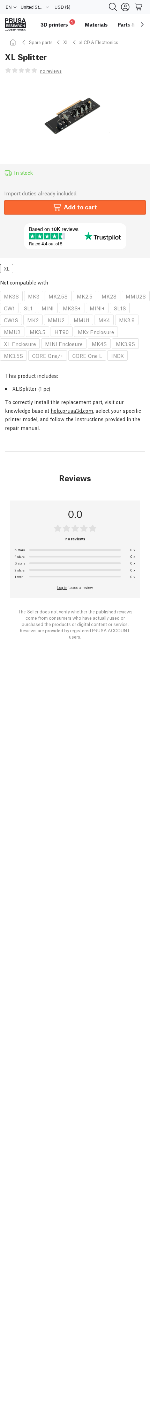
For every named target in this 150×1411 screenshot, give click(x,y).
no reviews (51, 71)
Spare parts (41, 42)
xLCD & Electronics (98, 42)
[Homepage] (14, 42)
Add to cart (80, 207)
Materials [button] (96, 24)
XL (66, 42)
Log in (62, 587)
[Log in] (125, 7)
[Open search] (113, 7)
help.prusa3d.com (72, 410)
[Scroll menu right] (142, 24)
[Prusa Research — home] (15, 24)
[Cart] (139, 7)
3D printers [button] (57, 24)
